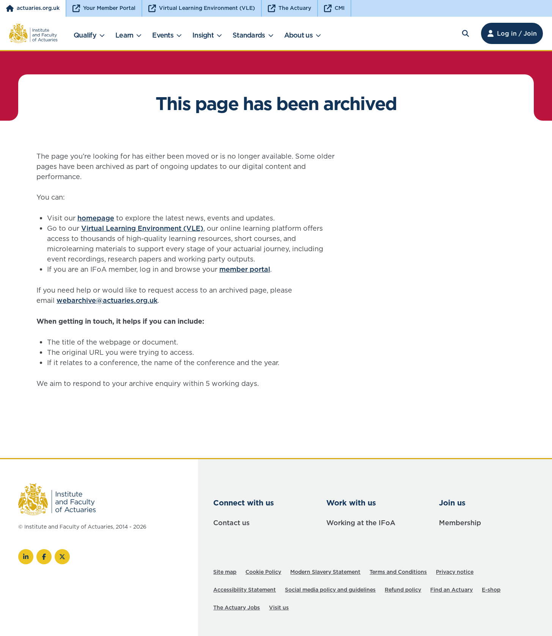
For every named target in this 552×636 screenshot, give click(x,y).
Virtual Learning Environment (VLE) (142, 228)
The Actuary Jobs (236, 607)
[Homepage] (33, 33)
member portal (244, 269)
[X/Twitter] (62, 556)
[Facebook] (44, 556)
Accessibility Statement (244, 589)
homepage (95, 218)
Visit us (279, 607)
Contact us (231, 522)
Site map (224, 572)
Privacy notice (454, 572)
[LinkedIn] (25, 556)
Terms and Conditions (398, 572)
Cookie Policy (263, 572)
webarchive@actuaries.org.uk (107, 300)
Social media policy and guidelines (330, 589)
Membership (460, 522)
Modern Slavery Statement (325, 572)
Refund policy (403, 589)
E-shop (491, 589)
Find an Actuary (451, 589)
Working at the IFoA (360, 522)
